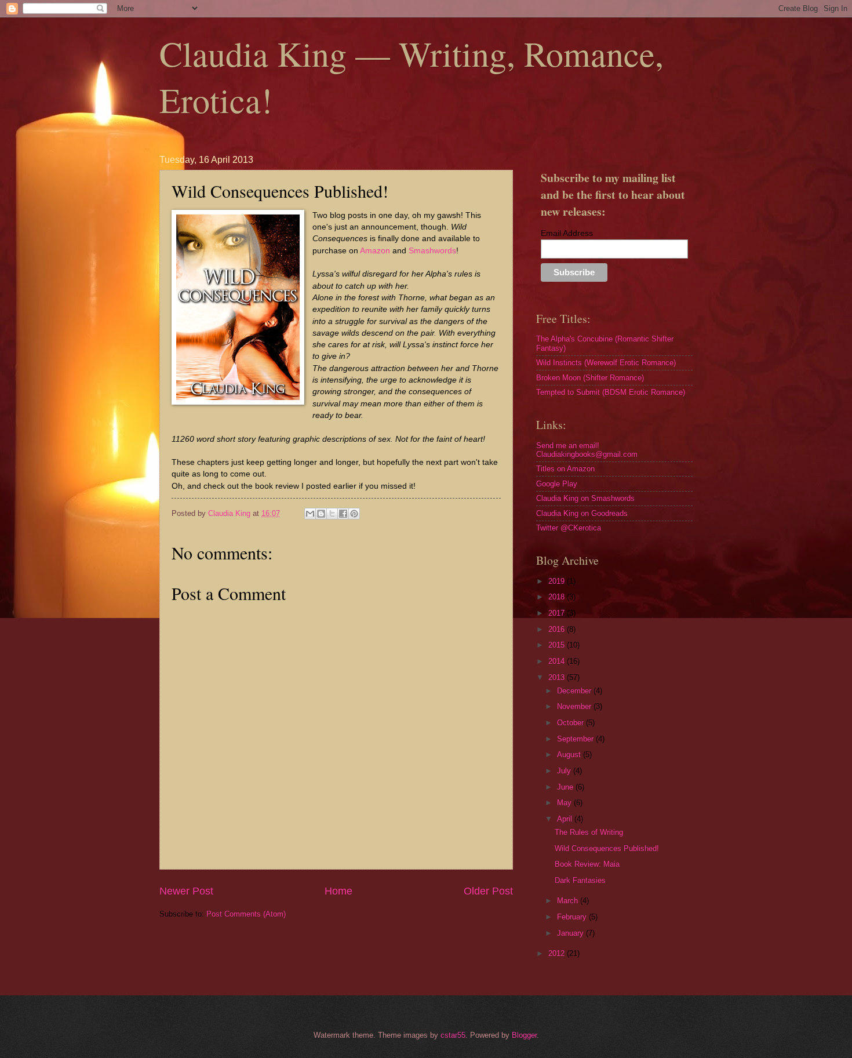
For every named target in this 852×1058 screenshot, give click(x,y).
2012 (557, 953)
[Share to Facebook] (343, 513)
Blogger (524, 1035)
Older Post (488, 891)
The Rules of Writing (589, 832)
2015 (557, 645)
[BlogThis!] (321, 513)
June (566, 787)
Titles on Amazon (565, 468)
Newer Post (186, 891)
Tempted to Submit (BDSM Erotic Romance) (610, 392)
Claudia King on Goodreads (582, 513)
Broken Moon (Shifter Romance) (590, 377)
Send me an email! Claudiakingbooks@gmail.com (587, 450)
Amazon (376, 250)
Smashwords (432, 250)
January (571, 933)
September (576, 739)
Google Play (556, 483)
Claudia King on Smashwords (585, 498)
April (565, 819)
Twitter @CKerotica (568, 527)
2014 (557, 661)
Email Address (567, 233)
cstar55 (452, 1035)
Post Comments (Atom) (246, 914)
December (575, 690)
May (565, 802)
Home (338, 891)
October (571, 722)
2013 (557, 677)
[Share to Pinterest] (354, 513)
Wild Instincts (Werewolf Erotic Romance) (606, 362)
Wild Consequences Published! (607, 848)
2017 (557, 613)
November (575, 706)
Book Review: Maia (587, 864)
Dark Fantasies (580, 880)
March (568, 900)
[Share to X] (332, 513)
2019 (557, 581)
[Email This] (310, 513)
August (570, 754)
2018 (557, 596)
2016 (557, 629)
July (565, 770)
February (573, 916)
